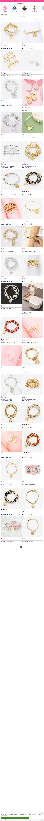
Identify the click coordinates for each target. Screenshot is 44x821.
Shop (2, 14)
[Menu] (1, 3)
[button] (41, 20)
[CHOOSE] (20, 41)
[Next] (25, 547)
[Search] (4, 3)
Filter (3, 20)
